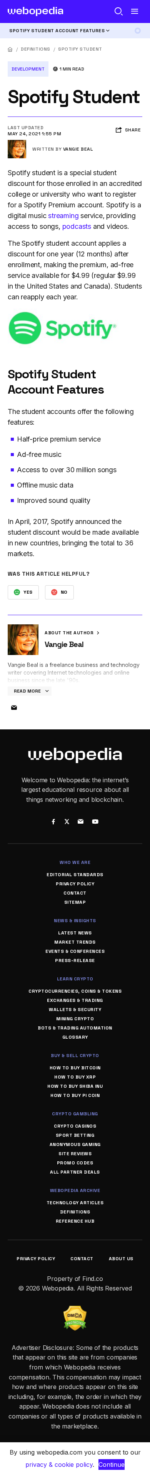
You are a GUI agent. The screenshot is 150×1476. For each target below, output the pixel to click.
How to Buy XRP (75, 1077)
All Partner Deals (75, 1172)
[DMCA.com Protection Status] (75, 1310)
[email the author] (14, 708)
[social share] (53, 822)
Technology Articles (75, 1203)
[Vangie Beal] (17, 143)
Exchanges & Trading (75, 1000)
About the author (70, 633)
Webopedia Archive (75, 1190)
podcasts (76, 226)
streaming (63, 216)
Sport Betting (75, 1135)
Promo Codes (75, 1163)
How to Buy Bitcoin (75, 1068)
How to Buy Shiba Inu (75, 1086)
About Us (121, 1259)
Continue (111, 1464)
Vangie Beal (78, 149)
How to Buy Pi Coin (75, 1095)
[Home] (10, 49)
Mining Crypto (75, 1019)
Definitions (35, 49)
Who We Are (75, 862)
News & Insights (75, 921)
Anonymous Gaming (75, 1144)
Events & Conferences (75, 951)
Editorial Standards (75, 875)
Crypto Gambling (75, 1114)
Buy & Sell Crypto (75, 1055)
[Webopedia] (35, 11)
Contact (75, 893)
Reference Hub (75, 1221)
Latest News (75, 933)
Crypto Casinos (75, 1126)
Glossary (75, 1037)
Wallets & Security (75, 1009)
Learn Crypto (75, 979)
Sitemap (75, 902)
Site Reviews (75, 1154)
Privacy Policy (75, 884)
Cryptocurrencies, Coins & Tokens (75, 991)
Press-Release (75, 960)
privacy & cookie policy (59, 1464)
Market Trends (75, 942)
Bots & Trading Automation (75, 1028)
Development (28, 69)
